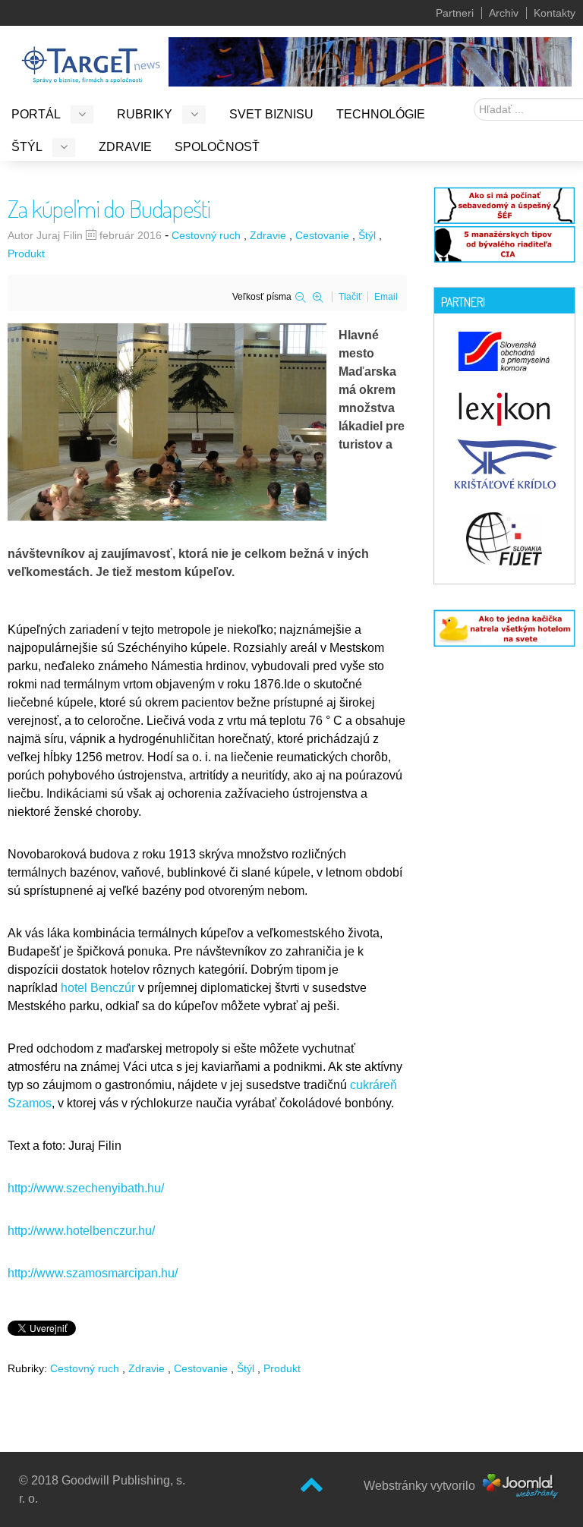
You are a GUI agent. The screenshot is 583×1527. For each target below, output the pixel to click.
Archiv (503, 13)
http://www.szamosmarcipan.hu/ (93, 1273)
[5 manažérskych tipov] (504, 242)
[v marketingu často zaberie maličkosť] (504, 627)
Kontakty (554, 13)
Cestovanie (322, 235)
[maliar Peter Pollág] (370, 60)
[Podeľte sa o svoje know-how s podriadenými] (504, 203)
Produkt (26, 253)
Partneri (455, 13)
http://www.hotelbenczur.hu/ (81, 1230)
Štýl (367, 235)
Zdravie (268, 235)
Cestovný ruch (206, 235)
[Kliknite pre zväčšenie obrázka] (167, 420)
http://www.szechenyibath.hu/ (86, 1188)
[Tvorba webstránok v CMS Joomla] (521, 1485)
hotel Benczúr (99, 987)
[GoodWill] (91, 58)
